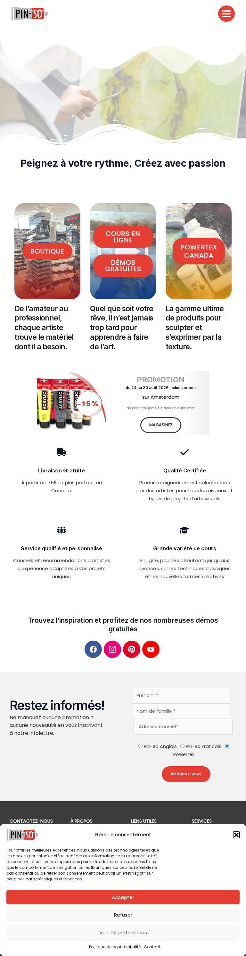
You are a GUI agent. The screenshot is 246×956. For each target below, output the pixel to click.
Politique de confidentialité (115, 947)
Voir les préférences (123, 932)
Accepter (123, 897)
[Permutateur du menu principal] (226, 13)
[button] (236, 835)
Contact (152, 947)
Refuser (123, 914)
